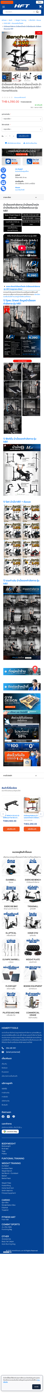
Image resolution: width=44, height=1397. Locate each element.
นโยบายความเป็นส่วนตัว (9, 1076)
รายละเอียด (7, 197)
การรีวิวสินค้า (7, 775)
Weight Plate (6, 1183)
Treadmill (5, 1210)
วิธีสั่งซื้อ (4, 1089)
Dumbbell (5, 1166)
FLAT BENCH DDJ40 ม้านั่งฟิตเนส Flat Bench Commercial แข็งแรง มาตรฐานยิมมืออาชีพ (11, 817)
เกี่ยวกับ (4, 1064)
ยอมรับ (36, 1387)
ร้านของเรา (5, 1072)
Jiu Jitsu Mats (7, 1227)
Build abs (5, 1148)
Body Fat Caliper (8, 1241)
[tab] (22, 197)
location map (12, 1131)
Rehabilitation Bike (8, 1205)
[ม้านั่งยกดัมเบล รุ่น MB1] (27, 77)
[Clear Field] (34, 11)
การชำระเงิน (5, 1093)
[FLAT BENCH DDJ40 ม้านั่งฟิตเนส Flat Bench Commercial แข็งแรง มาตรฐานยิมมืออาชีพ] (11, 805)
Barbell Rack (6, 1178)
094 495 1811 (11, 1048)
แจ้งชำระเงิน (6, 1101)
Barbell (4, 1176)
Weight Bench (7, 1171)
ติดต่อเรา (5, 1068)
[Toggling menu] (2, 7)
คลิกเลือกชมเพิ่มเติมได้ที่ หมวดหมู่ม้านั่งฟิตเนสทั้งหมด (21, 295)
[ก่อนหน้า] (3, 51)
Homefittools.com (18, 1251)
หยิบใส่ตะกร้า (11, 829)
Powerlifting (6, 1185)
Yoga (3, 1151)
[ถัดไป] (40, 51)
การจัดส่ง (5, 1097)
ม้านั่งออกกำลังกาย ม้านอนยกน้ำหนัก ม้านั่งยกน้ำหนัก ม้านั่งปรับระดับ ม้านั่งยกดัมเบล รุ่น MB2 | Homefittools (32, 817)
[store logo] (22, 6)
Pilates (4, 1154)
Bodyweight (6, 1146)
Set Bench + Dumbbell (10, 1173)
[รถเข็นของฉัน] (40, 6)
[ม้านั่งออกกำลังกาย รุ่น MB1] (7, 77)
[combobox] (22, 12)
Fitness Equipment (9, 1193)
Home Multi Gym (8, 1188)
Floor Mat (5, 1219)
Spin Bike (5, 1202)
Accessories (6, 1239)
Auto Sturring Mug (8, 1244)
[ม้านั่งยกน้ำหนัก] (17, 77)
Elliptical (5, 1207)
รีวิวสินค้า (5, 1105)
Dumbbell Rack (7, 1168)
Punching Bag (7, 1229)
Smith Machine (7, 1190)
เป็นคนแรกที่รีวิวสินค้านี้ (20, 97)
